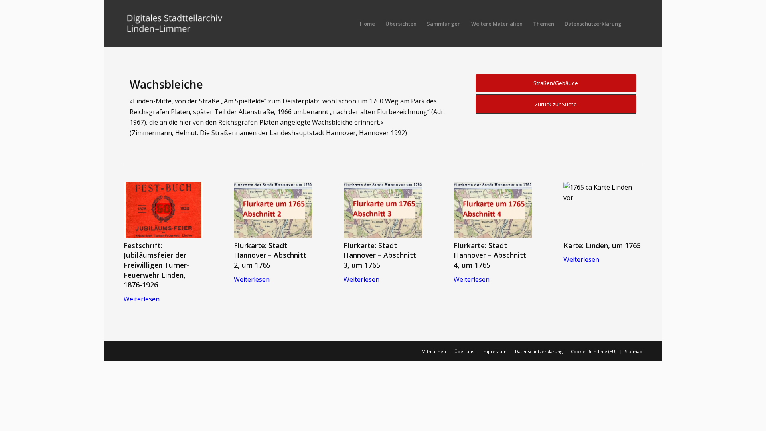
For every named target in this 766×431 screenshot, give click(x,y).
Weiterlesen (142, 299)
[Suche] (634, 23)
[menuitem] (367, 23)
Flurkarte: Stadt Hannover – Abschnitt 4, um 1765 (490, 255)
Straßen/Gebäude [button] (555, 83)
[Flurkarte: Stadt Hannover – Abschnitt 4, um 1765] (493, 210)
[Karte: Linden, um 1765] (602, 210)
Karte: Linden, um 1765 (602, 245)
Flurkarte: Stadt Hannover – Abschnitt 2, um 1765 (270, 255)
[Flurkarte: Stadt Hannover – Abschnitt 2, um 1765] (273, 210)
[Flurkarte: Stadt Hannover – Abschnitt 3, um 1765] (383, 210)
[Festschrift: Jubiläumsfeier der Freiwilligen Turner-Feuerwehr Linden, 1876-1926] (163, 210)
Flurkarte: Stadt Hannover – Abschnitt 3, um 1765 (380, 255)
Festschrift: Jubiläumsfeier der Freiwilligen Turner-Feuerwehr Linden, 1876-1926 (156, 265)
